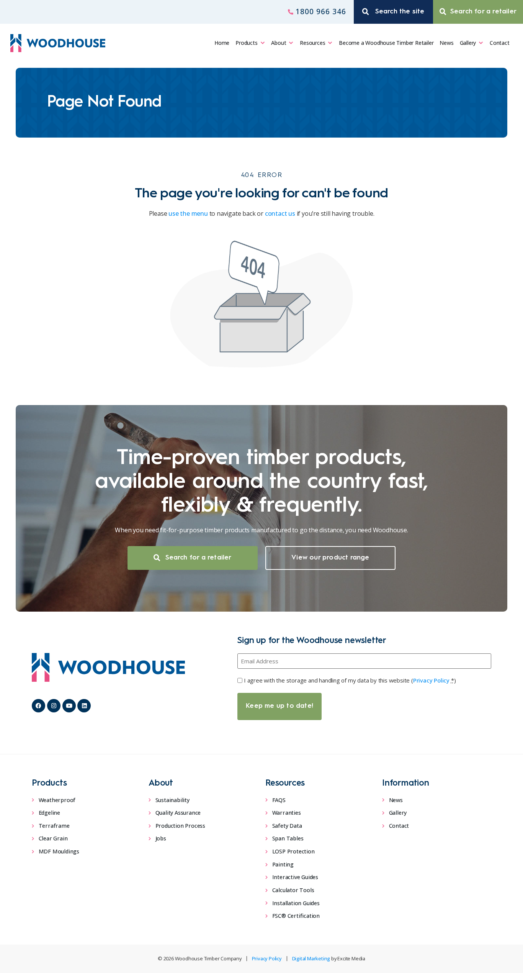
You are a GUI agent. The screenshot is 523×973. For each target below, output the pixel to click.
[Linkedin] (84, 705)
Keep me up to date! (279, 706)
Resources (312, 42)
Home (221, 42)
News (446, 42)
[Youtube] (69, 705)
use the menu (188, 213)
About (278, 42)
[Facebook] (38, 705)
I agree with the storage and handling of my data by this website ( (350, 680)
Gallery (468, 42)
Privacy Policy (431, 680)
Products (246, 42)
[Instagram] (53, 705)
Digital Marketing (311, 958)
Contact (500, 42)
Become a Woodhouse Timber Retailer (386, 42)
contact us (280, 213)
